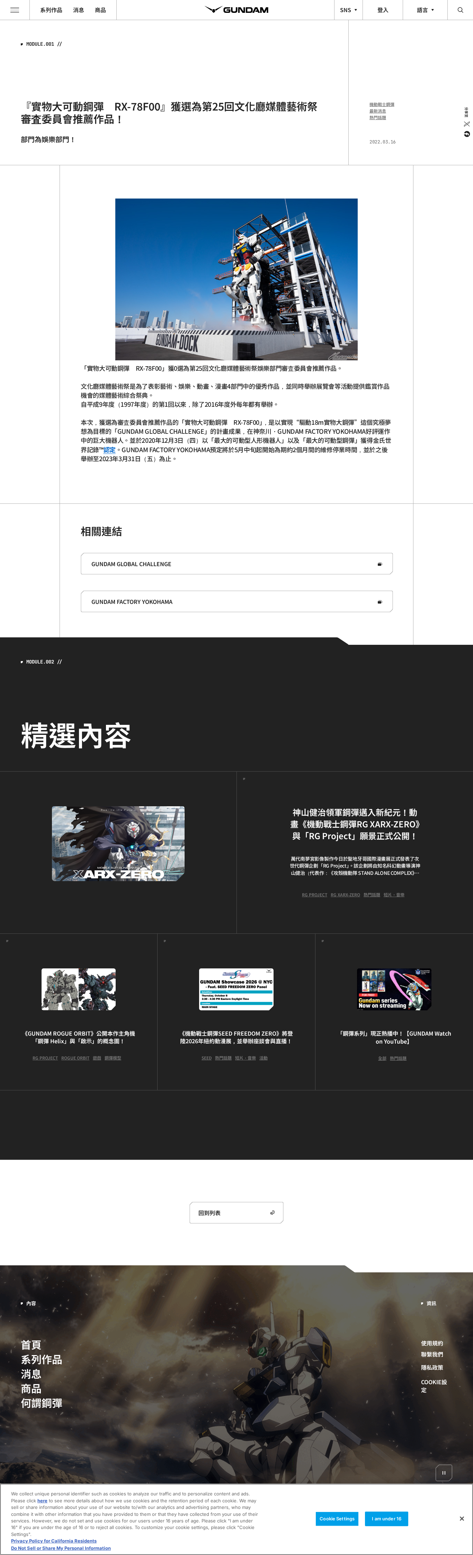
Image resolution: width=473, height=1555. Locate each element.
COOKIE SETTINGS (436, 1385)
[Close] (462, 1518)
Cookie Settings (337, 1518)
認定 (110, 449)
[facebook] (466, 134)
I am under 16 (386, 1518)
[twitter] (466, 124)
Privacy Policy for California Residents (54, 1541)
